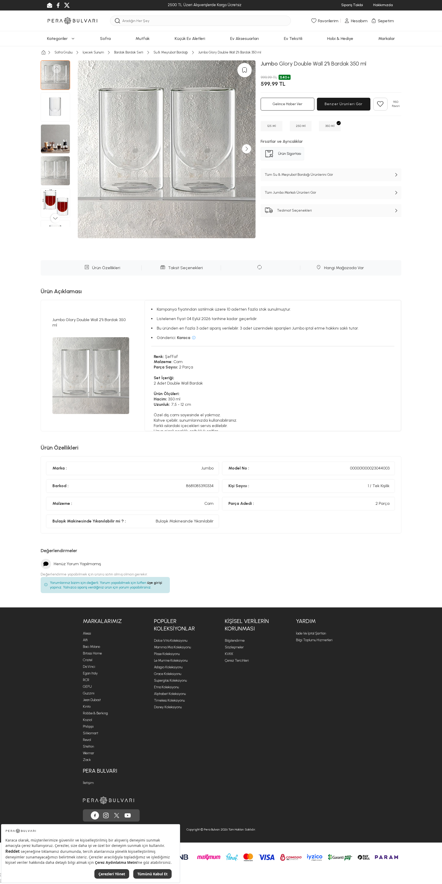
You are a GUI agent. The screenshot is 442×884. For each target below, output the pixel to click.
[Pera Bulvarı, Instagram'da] (106, 815)
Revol (87, 740)
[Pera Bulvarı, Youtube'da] (128, 815)
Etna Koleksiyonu (166, 687)
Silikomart (90, 733)
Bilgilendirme (235, 640)
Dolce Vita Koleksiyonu (170, 640)
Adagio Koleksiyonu (168, 667)
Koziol (87, 720)
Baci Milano (91, 647)
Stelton (88, 746)
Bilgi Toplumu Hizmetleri (314, 640)
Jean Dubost (92, 700)
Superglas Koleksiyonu (170, 680)
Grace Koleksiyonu (167, 674)
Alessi (87, 633)
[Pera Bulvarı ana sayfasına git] (108, 800)
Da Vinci (89, 666)
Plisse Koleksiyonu (167, 654)
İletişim (88, 783)
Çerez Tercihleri (237, 660)
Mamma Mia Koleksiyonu (172, 647)
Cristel (87, 660)
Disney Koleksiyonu (168, 707)
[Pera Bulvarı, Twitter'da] (117, 815)
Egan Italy (90, 673)
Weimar (88, 753)
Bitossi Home (92, 653)
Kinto (87, 706)
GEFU (87, 686)
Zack (87, 760)
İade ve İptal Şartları (311, 633)
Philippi (88, 726)
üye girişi (154, 583)
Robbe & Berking (95, 713)
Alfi (85, 640)
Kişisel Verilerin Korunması (247, 625)
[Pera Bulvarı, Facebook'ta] (95, 815)
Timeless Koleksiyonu (169, 700)
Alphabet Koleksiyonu (170, 694)
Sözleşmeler (234, 647)
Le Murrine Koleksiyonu (170, 660)
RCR (86, 680)
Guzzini (88, 693)
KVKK (229, 654)
